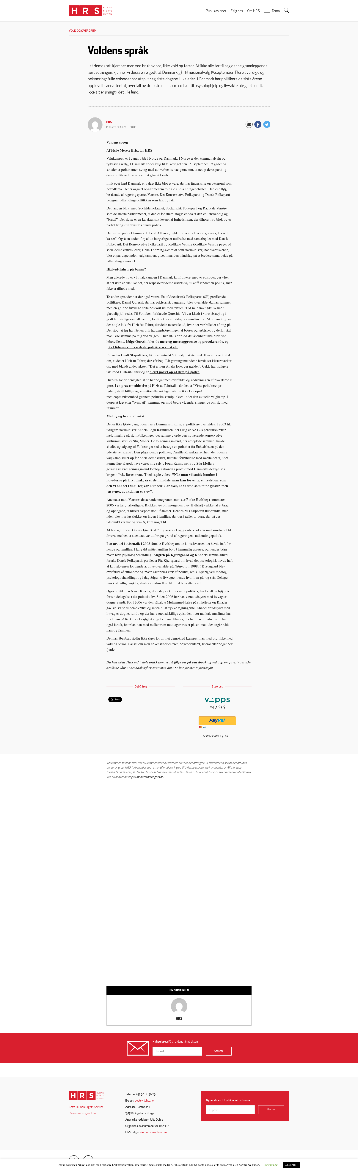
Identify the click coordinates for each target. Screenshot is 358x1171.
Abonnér (218, 1051)
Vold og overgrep (82, 30)
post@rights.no (144, 1100)
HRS (109, 122)
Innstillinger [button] (271, 1165)
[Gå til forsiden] (86, 1095)
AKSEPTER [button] (291, 1165)
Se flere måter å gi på (215, 736)
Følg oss (237, 11)
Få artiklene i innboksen (175, 1041)
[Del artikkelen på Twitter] (266, 124)
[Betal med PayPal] (217, 720)
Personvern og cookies (82, 1113)
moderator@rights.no (149, 777)
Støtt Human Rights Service (86, 1107)
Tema (276, 11)
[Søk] (286, 10)
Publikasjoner (216, 11)
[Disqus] (179, 829)
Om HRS (253, 11)
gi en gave (228, 662)
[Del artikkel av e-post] (249, 124)
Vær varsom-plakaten (153, 1132)
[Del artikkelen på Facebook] (257, 124)
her (181, 667)
